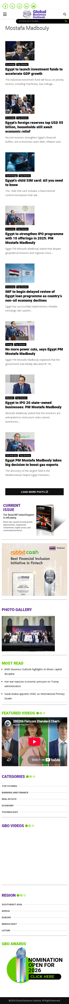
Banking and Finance (15, 792)
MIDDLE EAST (9, 923)
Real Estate (9, 799)
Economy (10, 64)
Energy (9, 344)
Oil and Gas (11, 455)
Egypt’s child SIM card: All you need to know (34, 183)
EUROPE (6, 917)
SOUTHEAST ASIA (12, 904)
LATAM (6, 930)
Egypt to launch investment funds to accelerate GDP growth (34, 71)
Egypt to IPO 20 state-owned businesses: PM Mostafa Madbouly (33, 405)
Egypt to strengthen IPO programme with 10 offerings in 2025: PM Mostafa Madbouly (34, 238)
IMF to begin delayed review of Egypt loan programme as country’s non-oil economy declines (33, 296)
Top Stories (22, 64)
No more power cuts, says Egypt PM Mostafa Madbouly (34, 351)
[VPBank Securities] (28, 595)
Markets (9, 398)
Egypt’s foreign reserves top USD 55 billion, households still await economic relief (34, 127)
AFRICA (6, 910)
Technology (11, 175)
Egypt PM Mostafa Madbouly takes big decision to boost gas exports (33, 462)
